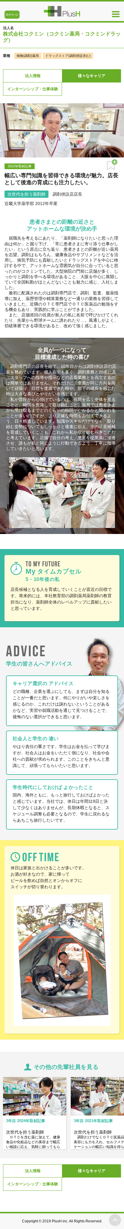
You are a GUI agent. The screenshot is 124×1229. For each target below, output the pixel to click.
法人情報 (33, 75)
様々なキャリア (91, 75)
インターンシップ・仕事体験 (32, 89)
